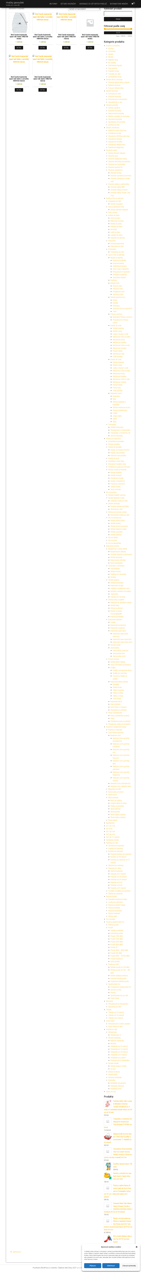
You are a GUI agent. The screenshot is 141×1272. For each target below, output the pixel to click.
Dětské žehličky (116, 535)
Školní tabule (112, 820)
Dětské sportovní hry (117, 297)
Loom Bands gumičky (115, 732)
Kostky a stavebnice (117, 481)
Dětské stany (117, 331)
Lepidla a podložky (116, 930)
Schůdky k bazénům (120, 275)
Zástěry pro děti (114, 125)
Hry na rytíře (112, 540)
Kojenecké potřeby (112, 546)
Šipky (114, 422)
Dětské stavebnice (112, 128)
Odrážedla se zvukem (118, 1058)
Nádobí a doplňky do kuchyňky (119, 116)
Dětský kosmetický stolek (117, 512)
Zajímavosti (17, 1252)
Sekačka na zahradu (117, 238)
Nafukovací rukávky (119, 348)
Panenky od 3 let (116, 882)
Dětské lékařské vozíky (116, 498)
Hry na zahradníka (114, 543)
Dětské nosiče (115, 571)
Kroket (115, 300)
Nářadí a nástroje (114, 85)
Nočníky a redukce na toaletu (120, 591)
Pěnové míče (117, 286)
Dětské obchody (114, 504)
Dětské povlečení (116, 608)
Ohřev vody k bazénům (121, 269)
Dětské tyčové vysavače (119, 526)
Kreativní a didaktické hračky (116, 727)
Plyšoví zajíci (112, 916)
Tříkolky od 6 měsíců (115, 1018)
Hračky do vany (113, 458)
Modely (110, 57)
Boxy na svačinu (116, 800)
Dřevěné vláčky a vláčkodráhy (118, 184)
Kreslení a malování (115, 730)
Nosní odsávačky (116, 563)
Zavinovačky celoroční (120, 651)
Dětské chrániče (114, 1072)
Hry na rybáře (113, 537)
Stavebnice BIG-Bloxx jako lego (119, 136)
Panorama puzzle (116, 933)
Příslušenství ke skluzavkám (118, 1004)
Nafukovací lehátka (119, 342)
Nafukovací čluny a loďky (121, 337)
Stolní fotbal (114, 998)
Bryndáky (116, 684)
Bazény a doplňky (116, 258)
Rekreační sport (116, 393)
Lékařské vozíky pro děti (118, 501)
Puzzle (110, 928)
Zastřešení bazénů (119, 277)
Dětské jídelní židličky (117, 662)
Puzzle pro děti (113, 964)
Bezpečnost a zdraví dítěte (117, 549)
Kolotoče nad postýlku (118, 455)
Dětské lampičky (116, 557)
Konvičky (113, 229)
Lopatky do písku (116, 235)
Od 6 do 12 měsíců (112, 837)
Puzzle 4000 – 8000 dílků (119, 950)
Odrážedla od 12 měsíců (119, 1049)
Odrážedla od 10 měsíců (119, 1046)
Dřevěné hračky (111, 150)
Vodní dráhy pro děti (115, 1026)
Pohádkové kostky (114, 133)
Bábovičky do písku (117, 221)
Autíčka (111, 48)
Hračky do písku (114, 215)
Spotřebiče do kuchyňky (116, 122)
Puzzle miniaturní (116, 959)
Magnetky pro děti (114, 789)
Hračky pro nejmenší (113, 439)
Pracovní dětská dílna (115, 88)
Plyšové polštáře (114, 908)
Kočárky (113, 577)
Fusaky (113, 622)
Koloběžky (111, 1080)
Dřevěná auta (113, 156)
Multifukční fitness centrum (122, 317)
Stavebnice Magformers (116, 145)
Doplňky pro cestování (118, 574)
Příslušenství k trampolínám (120, 430)
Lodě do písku (115, 232)
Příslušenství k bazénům (121, 272)
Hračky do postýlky (115, 447)
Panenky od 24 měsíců (118, 879)
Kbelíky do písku (116, 224)
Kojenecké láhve (116, 701)
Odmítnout (111, 1266)
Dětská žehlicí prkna (117, 521)
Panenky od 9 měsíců (118, 888)
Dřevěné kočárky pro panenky (120, 854)
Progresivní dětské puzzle (119, 981)
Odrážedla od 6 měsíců (118, 1055)
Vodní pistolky (117, 357)
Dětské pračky (115, 523)
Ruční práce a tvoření (115, 792)
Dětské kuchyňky (112, 105)
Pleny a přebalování (115, 713)
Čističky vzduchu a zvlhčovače (121, 554)
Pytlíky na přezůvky (117, 806)
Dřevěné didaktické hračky (117, 159)
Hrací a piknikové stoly (116, 207)
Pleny (112, 718)
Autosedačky (115, 569)
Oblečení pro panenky (115, 865)
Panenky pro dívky (114, 868)
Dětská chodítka (114, 444)
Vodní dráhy (110, 1021)
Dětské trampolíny (116, 427)
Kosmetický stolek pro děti (119, 515)
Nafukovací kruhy (119, 340)
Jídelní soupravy (118, 690)
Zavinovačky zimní (119, 656)
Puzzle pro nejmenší (117, 484)
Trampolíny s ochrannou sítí (120, 433)
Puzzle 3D (113, 947)
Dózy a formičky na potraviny (120, 665)
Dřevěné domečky (114, 97)
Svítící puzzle (115, 961)
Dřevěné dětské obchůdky (119, 506)
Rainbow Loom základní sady (120, 786)
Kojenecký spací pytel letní (122, 639)
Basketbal (116, 396)
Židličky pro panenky (115, 894)
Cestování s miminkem (116, 566)
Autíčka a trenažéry (113, 46)
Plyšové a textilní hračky (116, 905)
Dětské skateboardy (120, 410)
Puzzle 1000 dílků (116, 936)
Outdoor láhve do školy (118, 803)
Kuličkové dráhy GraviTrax (117, 130)
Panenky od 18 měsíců (118, 877)
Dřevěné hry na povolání (116, 164)
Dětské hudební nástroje (117, 495)
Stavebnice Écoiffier (115, 142)
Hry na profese (111, 492)
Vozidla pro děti (111, 1029)
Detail (19, 48)
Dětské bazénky (118, 328)
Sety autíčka (112, 68)
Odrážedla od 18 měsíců (119, 1052)
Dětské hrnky (117, 687)
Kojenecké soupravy (117, 628)
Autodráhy (112, 51)
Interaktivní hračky (119, 4)
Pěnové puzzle (113, 925)
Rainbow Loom (115, 735)
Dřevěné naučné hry (115, 167)
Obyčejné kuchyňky (115, 119)
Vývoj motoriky (115, 489)
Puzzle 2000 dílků (116, 942)
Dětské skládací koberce (119, 976)
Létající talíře (117, 416)
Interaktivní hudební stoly (117, 464)
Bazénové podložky (119, 260)
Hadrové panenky (116, 871)
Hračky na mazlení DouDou (119, 450)
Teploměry (114, 594)
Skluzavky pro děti (114, 1007)
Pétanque (116, 306)
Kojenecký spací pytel (118, 631)
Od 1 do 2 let (110, 826)
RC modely (112, 63)
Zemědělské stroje (115, 77)
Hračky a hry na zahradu (114, 198)
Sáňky (115, 419)
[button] (136, 1247)
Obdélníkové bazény (120, 266)
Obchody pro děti (116, 509)
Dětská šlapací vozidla (118, 1066)
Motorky (53, 4)
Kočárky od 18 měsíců (118, 857)
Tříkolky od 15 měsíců (116, 1015)
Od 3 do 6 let (110, 834)
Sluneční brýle (115, 645)
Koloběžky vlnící (116, 1089)
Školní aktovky (115, 809)
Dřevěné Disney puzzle (118, 978)
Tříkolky (108, 1010)
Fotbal (115, 413)
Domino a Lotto (115, 990)
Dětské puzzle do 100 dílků (119, 967)
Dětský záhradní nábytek (119, 210)
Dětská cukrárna (114, 108)
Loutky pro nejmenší (115, 902)
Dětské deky (114, 605)
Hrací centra (112, 212)
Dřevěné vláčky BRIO (117, 187)
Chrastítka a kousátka (116, 441)
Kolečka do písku (116, 227)
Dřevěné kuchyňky (114, 111)
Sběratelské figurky (115, 65)
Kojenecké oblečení (115, 619)
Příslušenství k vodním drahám (119, 1024)
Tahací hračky (115, 487)
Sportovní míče (118, 294)
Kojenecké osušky (116, 585)
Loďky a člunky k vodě (120, 334)
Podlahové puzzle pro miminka (119, 467)
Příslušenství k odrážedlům (120, 1060)
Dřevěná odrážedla (115, 1077)
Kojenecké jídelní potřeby (119, 682)
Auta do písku (115, 218)
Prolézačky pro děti (117, 252)
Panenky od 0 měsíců (118, 874)
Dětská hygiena (113, 580)
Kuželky (115, 303)
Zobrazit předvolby (129, 1266)
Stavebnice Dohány (115, 139)
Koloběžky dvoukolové (118, 1083)
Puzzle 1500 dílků (116, 939)
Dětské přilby (112, 1075)
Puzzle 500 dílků (116, 953)
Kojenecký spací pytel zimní (122, 642)
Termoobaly (117, 699)
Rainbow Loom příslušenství (120, 783)
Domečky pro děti (114, 94)
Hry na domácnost (114, 518)
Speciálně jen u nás (115, 102)
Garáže (110, 54)
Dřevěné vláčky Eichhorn (119, 190)
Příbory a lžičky (118, 693)
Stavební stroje (113, 71)
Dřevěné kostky (115, 173)
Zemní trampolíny (116, 436)
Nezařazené (110, 823)
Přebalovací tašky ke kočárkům (119, 724)
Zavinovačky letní (119, 653)
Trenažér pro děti (114, 74)
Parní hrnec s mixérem (118, 707)
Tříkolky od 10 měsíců (116, 1012)
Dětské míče (114, 283)
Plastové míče (118, 289)
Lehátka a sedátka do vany (120, 588)
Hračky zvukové (116, 475)
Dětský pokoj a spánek (116, 600)
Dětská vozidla (113, 1063)
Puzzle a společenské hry (115, 922)
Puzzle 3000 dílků (116, 945)
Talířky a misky (118, 696)
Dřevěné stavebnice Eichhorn (120, 176)
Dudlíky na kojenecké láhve (122, 670)
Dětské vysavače (116, 532)
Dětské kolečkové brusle (121, 407)
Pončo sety (117, 388)
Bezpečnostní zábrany (118, 552)
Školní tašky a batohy (118, 815)
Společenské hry (114, 984)
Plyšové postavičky (115, 911)
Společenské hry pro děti (119, 995)
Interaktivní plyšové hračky (117, 899)
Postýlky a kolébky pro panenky (119, 891)
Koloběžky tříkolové (117, 1086)
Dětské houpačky (68, 4)
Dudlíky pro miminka (120, 673)
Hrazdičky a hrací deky (116, 461)
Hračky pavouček (15, 2)
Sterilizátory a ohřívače (118, 710)
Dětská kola (112, 1032)
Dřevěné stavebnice (115, 170)
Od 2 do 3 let (110, 831)
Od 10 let (109, 829)
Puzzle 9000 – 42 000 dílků (119, 956)
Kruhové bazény (118, 263)
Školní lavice (112, 795)
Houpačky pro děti (114, 201)
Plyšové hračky (111, 896)
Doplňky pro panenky (115, 848)
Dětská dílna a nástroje (114, 80)
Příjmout (93, 1266)
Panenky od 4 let (116, 885)
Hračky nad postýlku (117, 453)
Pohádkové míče (118, 292)
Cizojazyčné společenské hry (120, 987)
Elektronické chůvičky (118, 560)
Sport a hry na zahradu (116, 255)
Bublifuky (113, 280)
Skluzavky (109, 1001)
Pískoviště (112, 241)
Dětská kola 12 (115, 1035)
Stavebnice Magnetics (116, 147)
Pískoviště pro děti (117, 246)
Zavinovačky (114, 648)
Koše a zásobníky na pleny (119, 716)
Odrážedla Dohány (112, 840)
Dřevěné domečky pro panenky (119, 161)
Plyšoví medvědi (114, 913)
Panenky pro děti (112, 843)
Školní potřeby (113, 798)
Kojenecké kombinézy (118, 625)
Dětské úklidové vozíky (118, 529)
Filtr (118, 33)
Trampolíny (112, 424)
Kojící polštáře (115, 704)
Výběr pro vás (111, 1092)
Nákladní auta (113, 60)
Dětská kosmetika (116, 583)
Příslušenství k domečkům (117, 99)
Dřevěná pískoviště (117, 244)
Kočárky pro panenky (115, 851)
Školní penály (115, 812)
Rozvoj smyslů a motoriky (117, 470)
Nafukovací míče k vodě (121, 345)
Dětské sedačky (116, 472)
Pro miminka (110, 919)
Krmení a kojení (113, 659)
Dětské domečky (112, 91)
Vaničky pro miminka (117, 597)
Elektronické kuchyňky (116, 113)
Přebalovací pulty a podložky (120, 721)
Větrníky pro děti (118, 354)
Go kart (113, 1069)
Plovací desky (117, 351)
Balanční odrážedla (117, 1041)
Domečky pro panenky (116, 846)
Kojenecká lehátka (116, 617)
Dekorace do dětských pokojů (93, 4)
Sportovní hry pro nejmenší (122, 308)
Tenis (115, 311)
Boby (114, 399)
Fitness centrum (116, 314)
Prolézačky (112, 249)
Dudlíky (112, 668)
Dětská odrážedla (114, 1038)
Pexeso (113, 993)
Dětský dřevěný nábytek (116, 153)
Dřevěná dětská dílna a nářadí (118, 82)
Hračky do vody (115, 325)
